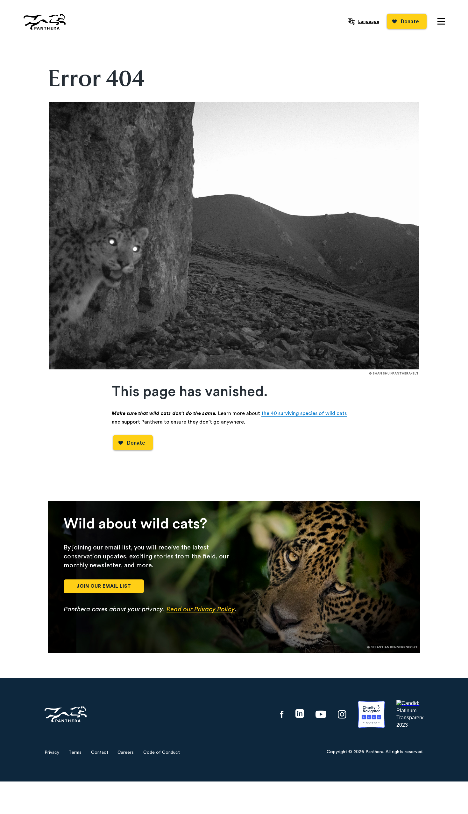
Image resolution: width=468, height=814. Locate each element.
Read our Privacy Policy (201, 609)
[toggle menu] (441, 21)
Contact (99, 752)
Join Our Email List (103, 586)
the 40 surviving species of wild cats (304, 413)
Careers (125, 752)
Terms (75, 752)
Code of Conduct (161, 752)
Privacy (52, 752)
